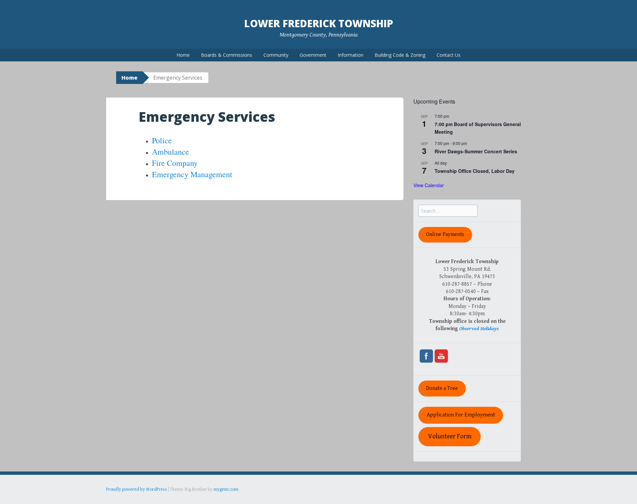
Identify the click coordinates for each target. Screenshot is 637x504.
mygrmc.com (226, 489)
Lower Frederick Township (318, 23)
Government (313, 55)
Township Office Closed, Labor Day (475, 171)
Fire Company (175, 163)
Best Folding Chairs (212, 498)
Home (183, 55)
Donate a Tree (442, 388)
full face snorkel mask (172, 498)
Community (275, 55)
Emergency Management (192, 174)
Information (350, 55)
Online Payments (445, 234)
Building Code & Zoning (400, 55)
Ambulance (170, 151)
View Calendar (428, 185)
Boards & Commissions (226, 55)
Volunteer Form (449, 436)
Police (162, 140)
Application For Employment (461, 414)
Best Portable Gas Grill (128, 498)
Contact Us (448, 55)
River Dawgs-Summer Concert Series (476, 151)
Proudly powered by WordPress (136, 489)
